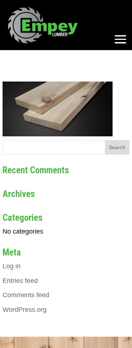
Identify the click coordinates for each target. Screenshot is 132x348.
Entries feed (20, 280)
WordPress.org (25, 309)
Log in (12, 266)
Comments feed (26, 295)
